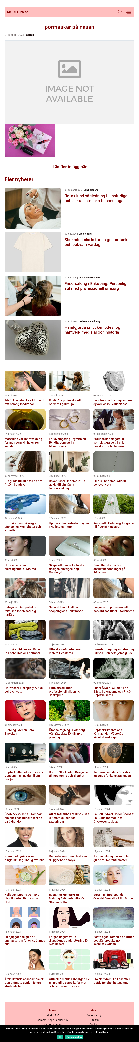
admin (30, 34)
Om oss (94, 1020)
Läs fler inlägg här (70, 166)
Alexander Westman (89, 277)
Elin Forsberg (91, 190)
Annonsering (94, 1015)
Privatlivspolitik (74, 1037)
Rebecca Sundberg (90, 321)
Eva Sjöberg (85, 233)
